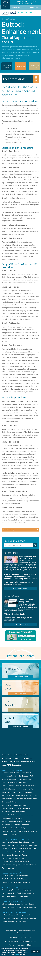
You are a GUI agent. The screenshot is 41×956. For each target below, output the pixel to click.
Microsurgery (6, 858)
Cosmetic (11, 755)
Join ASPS (14, 915)
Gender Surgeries (8, 852)
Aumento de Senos (21, 876)
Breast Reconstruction (27, 842)
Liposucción (26, 882)
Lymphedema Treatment (20, 855)
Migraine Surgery (18, 858)
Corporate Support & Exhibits (26, 907)
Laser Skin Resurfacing (23, 808)
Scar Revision (6, 865)
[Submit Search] (35, 545)
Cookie (16, 954)
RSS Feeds (29, 945)
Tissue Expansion (8, 868)
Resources (22, 921)
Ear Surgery (16, 795)
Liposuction (6, 812)
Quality (4, 921)
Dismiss (35, 951)
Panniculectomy (23, 861)
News (16, 762)
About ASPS (6, 765)
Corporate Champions (28, 904)
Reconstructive (22, 755)
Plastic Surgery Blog (24, 890)
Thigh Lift (34, 831)
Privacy (9, 954)
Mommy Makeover (8, 818)
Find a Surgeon (17, 7)
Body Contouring (7, 776)
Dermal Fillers (6, 795)
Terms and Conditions (12, 941)
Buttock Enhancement (9, 789)
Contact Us (20, 945)
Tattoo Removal (24, 831)
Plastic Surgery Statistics (25, 893)
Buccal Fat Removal (29, 786)
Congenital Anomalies (9, 848)
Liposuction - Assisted (18, 812)
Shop (21, 915)
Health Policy (12, 921)
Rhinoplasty (25, 824)
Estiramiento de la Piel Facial (11, 882)
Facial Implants (7, 799)
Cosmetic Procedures (8, 19)
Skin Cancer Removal (29, 865)
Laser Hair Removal (8, 808)
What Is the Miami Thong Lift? (26, 601)
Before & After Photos (10, 758)
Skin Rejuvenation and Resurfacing (13, 828)
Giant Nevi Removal (22, 852)
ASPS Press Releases (9, 896)
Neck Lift (19, 818)
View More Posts (20, 589)
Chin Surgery (17, 792)
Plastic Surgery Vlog (8, 893)
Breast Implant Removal (26, 779)
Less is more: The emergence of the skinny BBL (19, 583)
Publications (6, 918)
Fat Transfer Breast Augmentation (25, 799)
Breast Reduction (8, 786)
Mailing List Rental (8, 907)
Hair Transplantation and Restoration (14, 805)
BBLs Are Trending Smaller (15, 614)
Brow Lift (18, 786)
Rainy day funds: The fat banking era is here (27, 558)
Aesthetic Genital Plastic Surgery (13, 773)
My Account (6, 915)
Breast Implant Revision (10, 782)
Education (28, 915)
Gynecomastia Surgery (9, 802)
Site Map (12, 945)
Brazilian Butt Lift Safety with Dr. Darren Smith (18, 619)
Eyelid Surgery (26, 795)
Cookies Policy (26, 937)
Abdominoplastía (7, 876)
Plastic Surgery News (9, 890)
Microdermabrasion (26, 815)
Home (4, 755)
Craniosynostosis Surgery (27, 848)
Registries (24, 918)
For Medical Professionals (14, 912)
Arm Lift (28, 773)
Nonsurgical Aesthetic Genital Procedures (16, 821)
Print (36, 80)
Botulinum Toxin (27, 776)
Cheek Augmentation (25, 789)
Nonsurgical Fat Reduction (11, 824)
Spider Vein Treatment (9, 831)
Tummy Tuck (15, 834)
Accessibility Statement (28, 941)
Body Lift (18, 776)
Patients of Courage (28, 762)
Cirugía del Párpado (20, 879)
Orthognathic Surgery (9, 861)
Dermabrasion (27, 792)
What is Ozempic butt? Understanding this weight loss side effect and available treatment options (20, 576)
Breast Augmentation (9, 779)
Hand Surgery (6, 855)
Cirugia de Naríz (7, 879)
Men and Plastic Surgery (10, 815)
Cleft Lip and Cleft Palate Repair (26, 845)
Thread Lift (5, 834)
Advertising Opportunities (11, 904)
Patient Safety (7, 762)
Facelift (35, 795)
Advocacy (32, 918)
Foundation (16, 765)
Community (15, 918)
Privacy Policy (14, 937)
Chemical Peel (6, 792)
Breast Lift (23, 782)
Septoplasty (16, 865)
